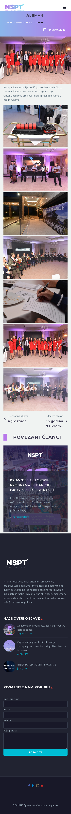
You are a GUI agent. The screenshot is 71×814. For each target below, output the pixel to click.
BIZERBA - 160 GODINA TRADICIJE (36, 664)
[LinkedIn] (33, 785)
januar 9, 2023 (56, 29)
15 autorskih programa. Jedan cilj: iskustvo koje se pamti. (41, 627)
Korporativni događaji (24, 22)
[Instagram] (37, 785)
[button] (12, 524)
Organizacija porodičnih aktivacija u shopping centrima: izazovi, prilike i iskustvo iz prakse (42, 646)
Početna (9, 22)
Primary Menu (65, 7)
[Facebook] (29, 785)
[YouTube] (42, 785)
